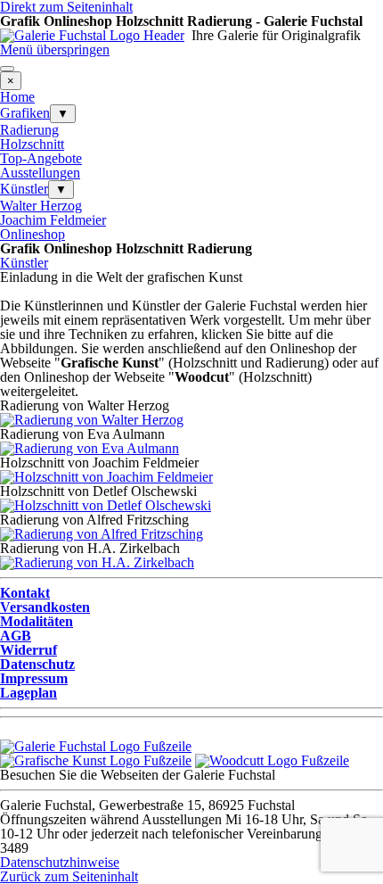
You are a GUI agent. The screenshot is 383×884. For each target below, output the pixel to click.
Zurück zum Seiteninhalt (69, 876)
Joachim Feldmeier (53, 219)
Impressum (34, 678)
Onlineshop (32, 234)
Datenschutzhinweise (59, 862)
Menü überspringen (55, 49)
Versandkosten (45, 607)
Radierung (29, 129)
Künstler (24, 188)
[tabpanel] (191, 36)
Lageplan (28, 692)
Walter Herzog (41, 205)
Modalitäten (36, 621)
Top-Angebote (41, 158)
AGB (15, 635)
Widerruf (28, 649)
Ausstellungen (40, 172)
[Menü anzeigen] (7, 68)
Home (17, 96)
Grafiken (25, 112)
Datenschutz (37, 664)
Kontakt (25, 592)
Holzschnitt (32, 144)
